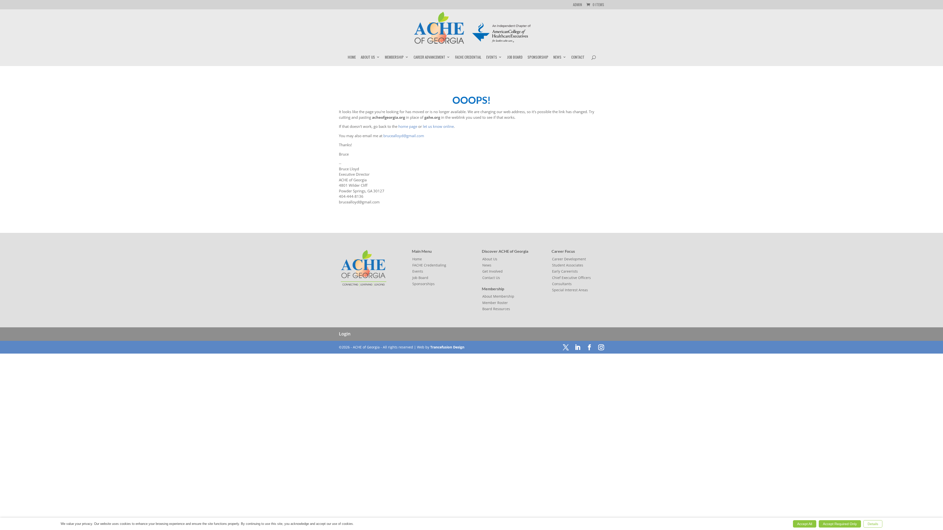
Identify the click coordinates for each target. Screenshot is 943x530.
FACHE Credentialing (429, 265)
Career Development (569, 259)
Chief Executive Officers (571, 277)
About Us (368, 57)
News (557, 57)
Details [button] (873, 524)
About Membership (498, 296)
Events (491, 57)
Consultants (562, 283)
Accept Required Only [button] (840, 524)
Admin (577, 5)
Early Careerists (565, 271)
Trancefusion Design (447, 347)
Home (352, 57)
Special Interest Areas (570, 290)
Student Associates (567, 265)
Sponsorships (423, 283)
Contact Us (491, 277)
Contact (577, 57)
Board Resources (496, 308)
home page (407, 126)
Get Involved (492, 271)
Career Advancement (429, 57)
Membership (394, 57)
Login (344, 334)
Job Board (515, 57)
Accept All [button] (804, 524)
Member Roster (495, 302)
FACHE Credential (468, 57)
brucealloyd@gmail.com (403, 135)
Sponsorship (537, 57)
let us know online (438, 126)
